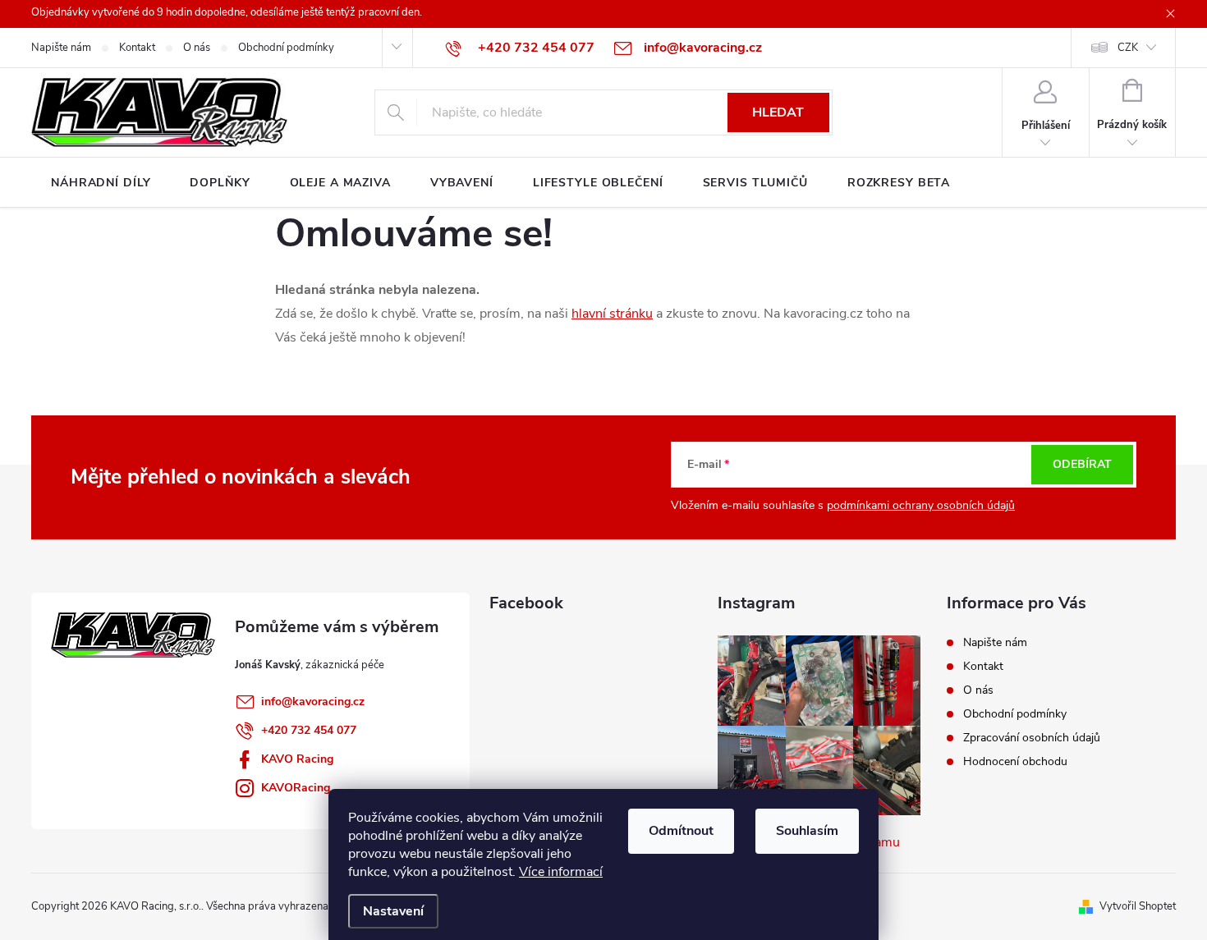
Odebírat (1082, 464)
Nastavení (393, 911)
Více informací (561, 872)
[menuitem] (100, 183)
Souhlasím (807, 831)
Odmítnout (681, 831)
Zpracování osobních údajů (1031, 737)
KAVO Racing (297, 759)
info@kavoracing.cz (313, 701)
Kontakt (137, 47)
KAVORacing (295, 788)
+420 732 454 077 (308, 730)
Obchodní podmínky (286, 47)
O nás (196, 47)
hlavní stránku (612, 314)
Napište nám (61, 47)
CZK (1128, 47)
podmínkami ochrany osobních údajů (921, 505)
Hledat (778, 112)
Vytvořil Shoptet (1137, 906)
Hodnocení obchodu (1015, 761)
